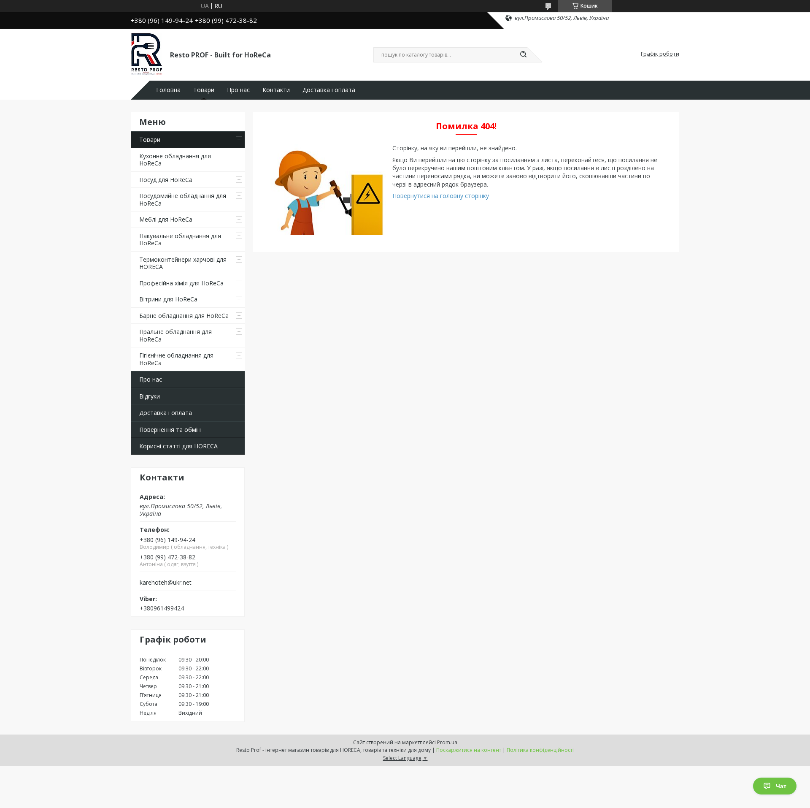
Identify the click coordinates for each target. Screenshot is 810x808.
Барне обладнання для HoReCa (184, 316)
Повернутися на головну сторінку (440, 196)
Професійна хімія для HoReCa (181, 283)
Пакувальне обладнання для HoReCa (180, 239)
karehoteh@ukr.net (166, 582)
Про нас (238, 90)
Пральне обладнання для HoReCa (175, 335)
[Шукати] (523, 54)
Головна (168, 90)
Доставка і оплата (328, 90)
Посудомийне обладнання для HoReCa (182, 199)
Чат (781, 786)
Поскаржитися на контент (468, 750)
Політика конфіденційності (540, 750)
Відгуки (149, 396)
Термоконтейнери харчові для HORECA (183, 263)
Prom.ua (447, 742)
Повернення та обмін (170, 430)
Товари (203, 90)
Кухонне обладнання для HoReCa (175, 160)
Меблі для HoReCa (165, 219)
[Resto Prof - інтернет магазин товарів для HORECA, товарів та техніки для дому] (146, 54)
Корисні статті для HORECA (178, 446)
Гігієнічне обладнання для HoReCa (176, 359)
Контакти (276, 90)
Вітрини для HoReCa (168, 299)
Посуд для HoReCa (165, 180)
